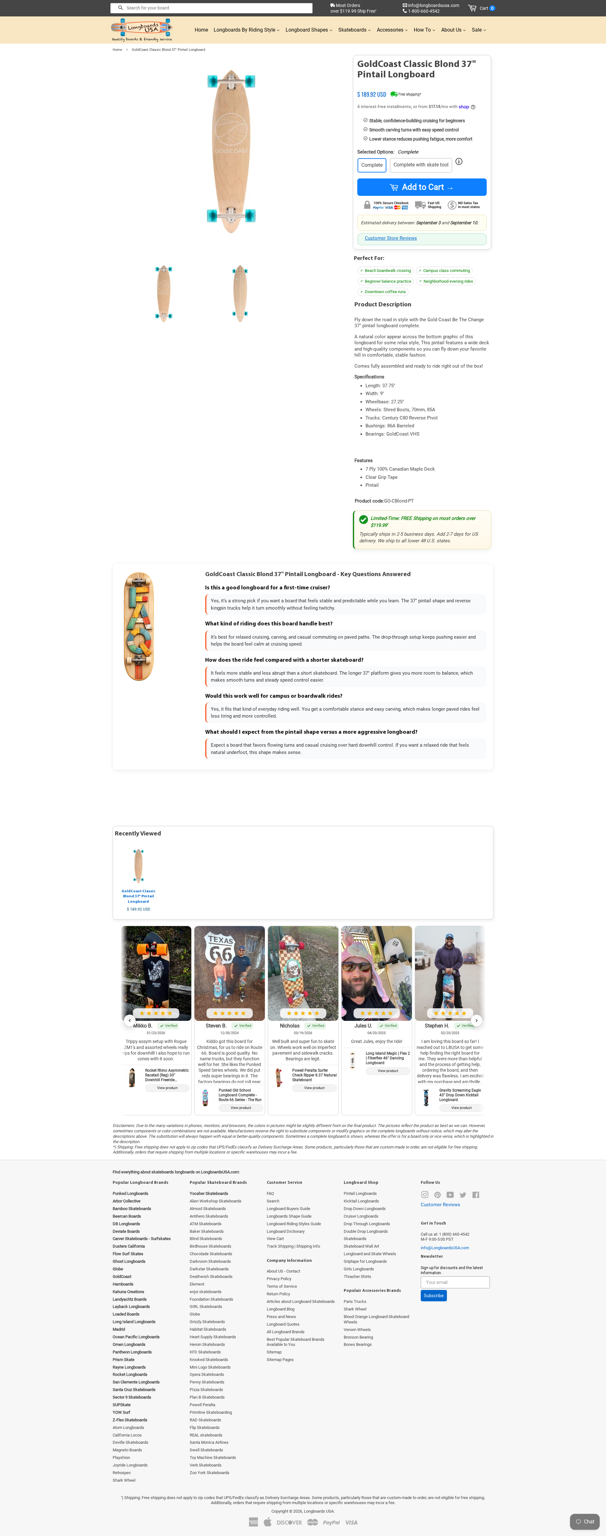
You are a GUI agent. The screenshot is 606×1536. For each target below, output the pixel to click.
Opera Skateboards (207, 1374)
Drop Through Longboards (367, 1223)
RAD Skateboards (205, 1420)
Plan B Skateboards (207, 1397)
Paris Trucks (355, 1301)
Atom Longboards (128, 1427)
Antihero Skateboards (209, 1216)
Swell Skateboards (206, 1450)
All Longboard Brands (286, 1331)
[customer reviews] (422, 86)
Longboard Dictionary (286, 1231)
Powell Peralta (202, 1404)
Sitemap (274, 1352)
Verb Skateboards (206, 1465)
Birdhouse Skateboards (210, 1246)
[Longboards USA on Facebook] (475, 1196)
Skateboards (353, 30)
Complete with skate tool (421, 165)
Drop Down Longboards (365, 1208)
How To (423, 30)
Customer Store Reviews (391, 238)
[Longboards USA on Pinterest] (437, 1196)
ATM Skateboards (206, 1223)
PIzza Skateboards (206, 1389)
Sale (477, 30)
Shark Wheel (124, 1480)
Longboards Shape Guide (289, 1216)
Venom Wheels (357, 1329)
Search (273, 1201)
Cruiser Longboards (361, 1216)
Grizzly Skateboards (207, 1321)
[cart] (473, 8)
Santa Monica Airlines (209, 1442)
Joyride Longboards (130, 1465)
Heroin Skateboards (207, 1344)
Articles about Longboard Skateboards (301, 1301)
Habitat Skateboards (208, 1329)
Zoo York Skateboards (209, 1472)
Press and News (281, 1316)
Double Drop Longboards (366, 1231)
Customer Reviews (440, 1205)
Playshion (121, 1457)
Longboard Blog (280, 1309)
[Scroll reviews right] (477, 1021)
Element (197, 1284)
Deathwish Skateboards (211, 1276)
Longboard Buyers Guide (288, 1208)
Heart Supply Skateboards (213, 1336)
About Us (452, 30)
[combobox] (211, 8)
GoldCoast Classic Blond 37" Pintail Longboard (138, 896)
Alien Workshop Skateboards (215, 1201)
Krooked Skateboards (209, 1359)
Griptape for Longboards (365, 1261)
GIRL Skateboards (206, 1306)
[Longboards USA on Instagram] (424, 1196)
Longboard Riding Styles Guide (294, 1223)
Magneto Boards (127, 1450)
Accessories (391, 30)
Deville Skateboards (130, 1442)
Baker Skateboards (207, 1231)
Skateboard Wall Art (361, 1246)
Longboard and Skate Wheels (370, 1253)
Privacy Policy (279, 1278)
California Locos (127, 1435)
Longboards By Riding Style (245, 30)
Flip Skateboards (205, 1427)
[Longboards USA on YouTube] (450, 1196)
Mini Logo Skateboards (210, 1367)
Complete (372, 165)
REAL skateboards (206, 1435)
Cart (487, 8)
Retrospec (122, 1472)
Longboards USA (319, 1511)
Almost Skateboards (208, 1208)
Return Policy (278, 1294)
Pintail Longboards (360, 1193)
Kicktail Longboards (361, 1201)
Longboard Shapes (307, 30)
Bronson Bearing (358, 1337)
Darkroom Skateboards (210, 1261)
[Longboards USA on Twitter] (463, 1196)
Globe (195, 1314)
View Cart (275, 1238)
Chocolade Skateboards (211, 1253)
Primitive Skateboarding (211, 1412)
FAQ (270, 1193)
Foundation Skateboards (211, 1299)
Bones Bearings (358, 1344)
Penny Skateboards (207, 1382)
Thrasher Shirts (357, 1276)
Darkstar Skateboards (209, 1269)
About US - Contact (283, 1271)
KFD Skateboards (205, 1352)
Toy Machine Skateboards (213, 1457)
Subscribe (434, 1295)
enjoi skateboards (206, 1291)
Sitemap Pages (280, 1359)
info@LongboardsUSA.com (445, 1247)
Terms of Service (282, 1286)
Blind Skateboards (206, 1238)
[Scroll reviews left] (130, 1021)
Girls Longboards (359, 1269)
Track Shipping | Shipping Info (293, 1246)
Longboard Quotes (283, 1324)
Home (201, 30)
